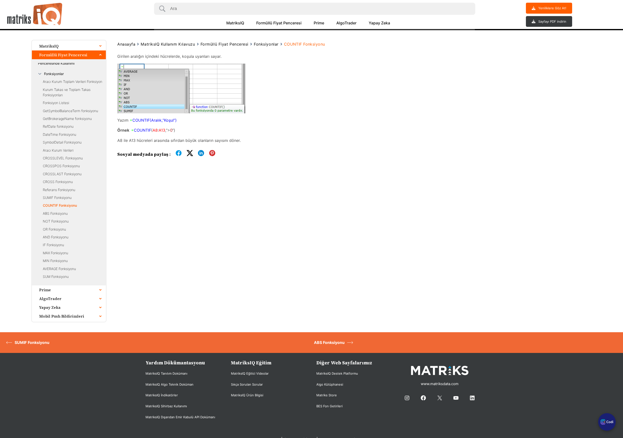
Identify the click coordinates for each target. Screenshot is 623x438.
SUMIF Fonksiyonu (57, 197)
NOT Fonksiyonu (56, 221)
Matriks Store (326, 395)
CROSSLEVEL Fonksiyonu (63, 158)
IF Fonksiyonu (53, 245)
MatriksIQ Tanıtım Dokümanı (166, 373)
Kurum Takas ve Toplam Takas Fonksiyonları (67, 92)
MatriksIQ (235, 22)
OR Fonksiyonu (54, 229)
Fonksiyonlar (54, 74)
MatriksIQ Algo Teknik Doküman (169, 384)
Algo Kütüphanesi (329, 384)
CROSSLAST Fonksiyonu (62, 174)
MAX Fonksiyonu (55, 253)
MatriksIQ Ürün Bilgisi (247, 395)
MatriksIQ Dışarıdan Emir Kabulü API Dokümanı (180, 417)
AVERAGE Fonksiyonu (59, 269)
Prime (319, 22)
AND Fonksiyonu (55, 237)
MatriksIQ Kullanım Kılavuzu (168, 44)
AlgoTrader (346, 22)
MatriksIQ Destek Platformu (337, 373)
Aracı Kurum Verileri (58, 150)
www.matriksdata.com (439, 383)
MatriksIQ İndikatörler (162, 395)
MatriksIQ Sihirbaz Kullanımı (166, 406)
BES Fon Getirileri (329, 406)
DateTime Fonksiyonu (59, 134)
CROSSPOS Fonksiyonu (61, 166)
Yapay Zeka (379, 22)
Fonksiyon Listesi (56, 103)
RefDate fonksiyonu (58, 126)
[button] (549, 8)
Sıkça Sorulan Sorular (247, 384)
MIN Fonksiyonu (55, 261)
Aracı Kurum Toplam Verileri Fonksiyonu (73, 81)
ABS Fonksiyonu (55, 213)
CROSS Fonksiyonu (58, 182)
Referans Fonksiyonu (59, 190)
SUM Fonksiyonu (56, 276)
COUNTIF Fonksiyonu (60, 205)
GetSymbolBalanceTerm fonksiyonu (70, 111)
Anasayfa (126, 44)
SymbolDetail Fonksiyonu (62, 142)
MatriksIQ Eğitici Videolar (250, 373)
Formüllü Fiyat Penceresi (279, 22)
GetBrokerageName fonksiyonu (67, 119)
